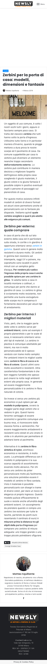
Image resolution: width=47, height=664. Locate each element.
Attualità (5, 71)
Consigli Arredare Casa (12, 546)
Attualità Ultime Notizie (20, 543)
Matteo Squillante (12, 91)
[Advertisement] (23, 37)
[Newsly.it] (23, 4)
